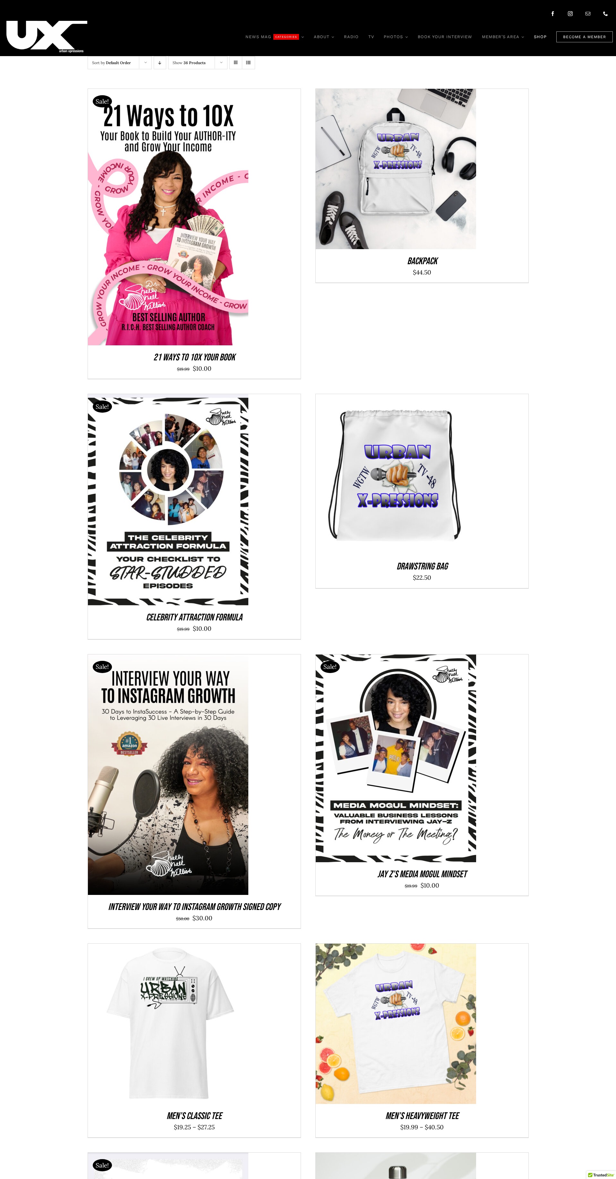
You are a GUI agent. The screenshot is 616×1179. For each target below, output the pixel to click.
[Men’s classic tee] (168, 949)
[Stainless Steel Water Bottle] (396, 1158)
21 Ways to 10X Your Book (194, 357)
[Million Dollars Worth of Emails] (168, 1158)
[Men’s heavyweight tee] (396, 949)
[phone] (605, 13)
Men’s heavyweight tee (421, 1116)
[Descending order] (160, 62)
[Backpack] (396, 94)
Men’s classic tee (194, 1116)
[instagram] (570, 13)
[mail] (588, 13)
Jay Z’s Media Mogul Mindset (421, 874)
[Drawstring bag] (396, 399)
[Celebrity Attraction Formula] (168, 399)
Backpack (422, 261)
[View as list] (248, 62)
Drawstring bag (422, 566)
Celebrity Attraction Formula (194, 617)
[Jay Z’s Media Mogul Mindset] (396, 659)
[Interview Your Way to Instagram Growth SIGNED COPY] (168, 659)
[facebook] (552, 13)
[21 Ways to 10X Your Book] (168, 94)
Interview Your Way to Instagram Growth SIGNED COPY (194, 907)
